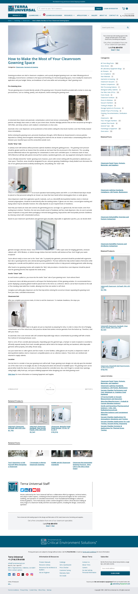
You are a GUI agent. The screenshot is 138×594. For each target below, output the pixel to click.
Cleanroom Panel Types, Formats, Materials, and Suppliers (113, 164)
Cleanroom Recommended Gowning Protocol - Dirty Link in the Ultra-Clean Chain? (82, 466)
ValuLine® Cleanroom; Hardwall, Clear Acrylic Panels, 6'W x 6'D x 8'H (38, 428)
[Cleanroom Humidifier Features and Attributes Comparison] (115, 241)
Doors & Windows (107, 100)
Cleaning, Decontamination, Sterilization (114, 113)
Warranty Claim (65, 573)
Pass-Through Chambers (109, 121)
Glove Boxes (105, 66)
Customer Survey (65, 570)
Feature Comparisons (108, 84)
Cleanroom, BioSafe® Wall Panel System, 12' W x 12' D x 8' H (60, 428)
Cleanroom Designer (52, 15)
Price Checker (64, 567)
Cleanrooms (26, 20)
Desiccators (105, 131)
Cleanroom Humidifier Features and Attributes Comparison (114, 245)
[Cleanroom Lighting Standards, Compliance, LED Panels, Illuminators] (115, 187)
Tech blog (17, 20)
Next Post (88, 389)
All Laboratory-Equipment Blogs (111, 69)
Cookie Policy (33, 590)
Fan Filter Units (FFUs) (108, 92)
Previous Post (13, 389)
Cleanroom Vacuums (107, 82)
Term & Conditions (13, 590)
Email (48, 526)
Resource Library (44, 565)
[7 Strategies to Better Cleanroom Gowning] (39, 459)
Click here (11, 374)
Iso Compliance (106, 74)
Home (10, 20)
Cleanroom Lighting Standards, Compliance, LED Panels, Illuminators (114, 191)
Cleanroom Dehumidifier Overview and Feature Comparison (115, 218)
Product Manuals (44, 562)
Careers (84, 567)
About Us (103, 15)
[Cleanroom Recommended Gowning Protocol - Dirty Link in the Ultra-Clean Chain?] (82, 459)
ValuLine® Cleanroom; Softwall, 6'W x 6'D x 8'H (16, 427)
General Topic (105, 126)
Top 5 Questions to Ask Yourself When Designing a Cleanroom (17, 465)
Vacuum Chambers (107, 103)
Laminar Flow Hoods (107, 123)
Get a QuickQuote (65, 565)
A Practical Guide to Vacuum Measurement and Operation (111, 398)
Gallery (94, 15)
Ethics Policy (41, 590)
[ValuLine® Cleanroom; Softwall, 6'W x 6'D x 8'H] (115, 269)
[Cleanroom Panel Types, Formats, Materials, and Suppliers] (115, 160)
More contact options (15, 570)
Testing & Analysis (107, 105)
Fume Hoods (105, 95)
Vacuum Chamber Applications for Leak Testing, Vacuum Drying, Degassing (115, 423)
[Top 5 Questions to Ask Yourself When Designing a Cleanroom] (18, 459)
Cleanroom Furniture (107, 98)
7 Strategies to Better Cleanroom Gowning (38, 464)
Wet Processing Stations (109, 87)
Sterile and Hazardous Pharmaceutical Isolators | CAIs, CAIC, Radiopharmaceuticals (115, 408)
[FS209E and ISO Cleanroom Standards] (61, 459)
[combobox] (115, 27)
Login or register (111, 8)
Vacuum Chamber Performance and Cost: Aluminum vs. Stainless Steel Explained (114, 392)
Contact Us (113, 15)
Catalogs (62, 562)
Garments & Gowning (31, 67)
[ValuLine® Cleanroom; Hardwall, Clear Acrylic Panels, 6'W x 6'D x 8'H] (115, 309)
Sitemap (49, 590)
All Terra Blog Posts (107, 63)
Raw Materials (105, 76)
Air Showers (105, 71)
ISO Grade (63, 576)
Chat (53, 526)
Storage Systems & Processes (111, 108)
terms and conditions (89, 552)
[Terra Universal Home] (22, 8)
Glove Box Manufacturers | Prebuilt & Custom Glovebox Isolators (114, 402)
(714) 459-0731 (51, 524)
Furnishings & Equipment (109, 129)
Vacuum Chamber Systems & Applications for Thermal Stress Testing (112, 428)
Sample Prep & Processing (109, 111)
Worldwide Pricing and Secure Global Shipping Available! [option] (69, 2)
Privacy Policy (24, 590)
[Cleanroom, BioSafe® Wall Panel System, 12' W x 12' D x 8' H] (115, 349)
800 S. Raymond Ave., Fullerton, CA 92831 (21, 568)
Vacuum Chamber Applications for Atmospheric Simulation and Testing (114, 418)
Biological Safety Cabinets (109, 90)
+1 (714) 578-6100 (128, 16)
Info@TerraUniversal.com (16, 563)
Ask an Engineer (44, 572)
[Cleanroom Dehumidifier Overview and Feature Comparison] (115, 214)
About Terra (86, 565)
